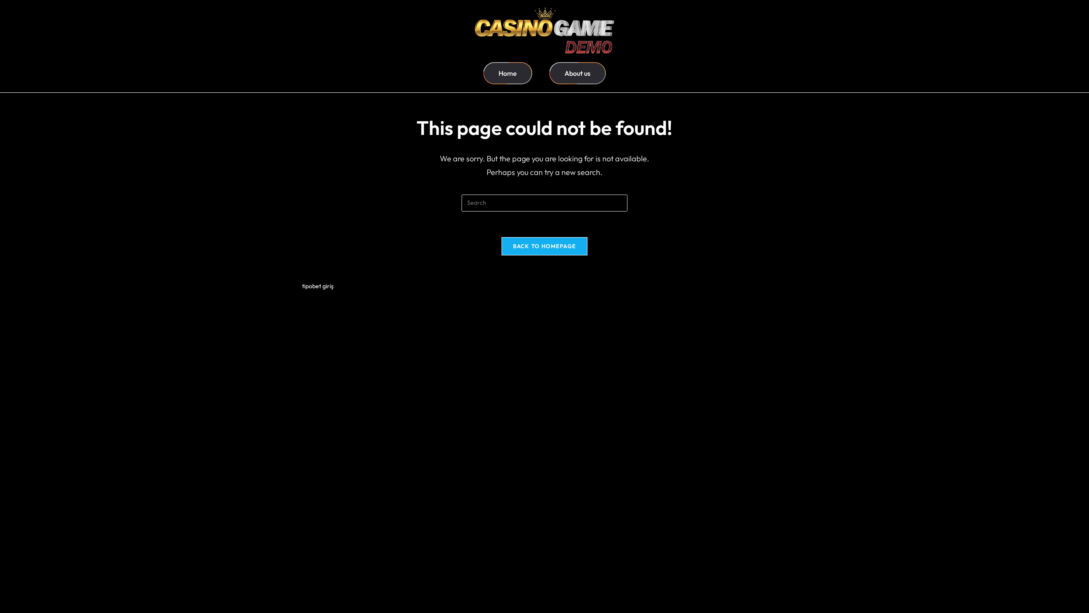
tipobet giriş (318, 286)
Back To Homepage (544, 246)
